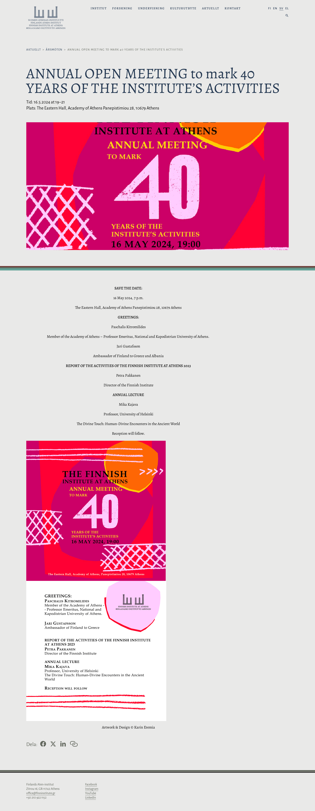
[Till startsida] (45, 18)
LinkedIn (90, 797)
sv (281, 8)
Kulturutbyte (183, 8)
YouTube (90, 793)
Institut (99, 8)
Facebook (91, 784)
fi (269, 8)
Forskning (122, 8)
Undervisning (151, 8)
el (287, 8)
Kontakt (233, 8)
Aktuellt (210, 8)
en (275, 8)
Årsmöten (54, 49)
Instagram (91, 789)
